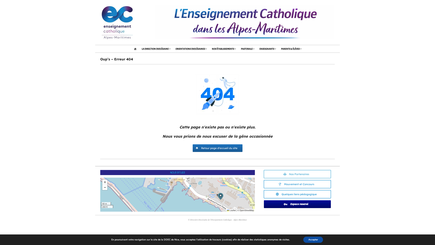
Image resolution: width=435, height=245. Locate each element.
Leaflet (232, 210)
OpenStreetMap (246, 210)
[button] (220, 196)
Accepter (313, 239)
